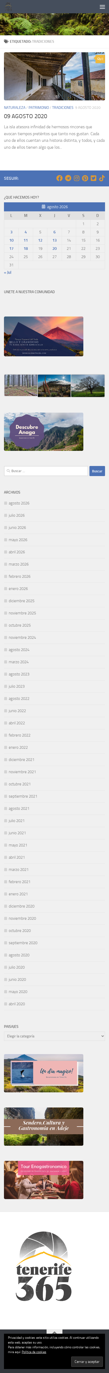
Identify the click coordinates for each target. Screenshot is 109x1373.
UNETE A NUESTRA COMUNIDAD (29, 292)
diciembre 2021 (21, 759)
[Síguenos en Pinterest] (85, 178)
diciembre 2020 (21, 906)
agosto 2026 (19, 503)
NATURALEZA (14, 107)
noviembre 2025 (22, 613)
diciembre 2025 (21, 600)
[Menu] (102, 6)
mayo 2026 (18, 539)
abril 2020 (17, 1004)
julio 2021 (17, 820)
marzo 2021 (19, 869)
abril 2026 (17, 552)
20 (54, 248)
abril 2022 (17, 723)
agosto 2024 (19, 649)
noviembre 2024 (22, 637)
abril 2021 (17, 857)
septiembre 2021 (23, 796)
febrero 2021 (19, 881)
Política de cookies (34, 1352)
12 (40, 240)
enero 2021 (18, 894)
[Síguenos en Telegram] (68, 178)
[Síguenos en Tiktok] (102, 178)
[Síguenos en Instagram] (76, 178)
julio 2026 (17, 515)
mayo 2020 (18, 991)
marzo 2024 (19, 662)
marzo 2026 (19, 564)
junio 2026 (17, 527)
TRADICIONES (63, 107)
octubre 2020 (20, 930)
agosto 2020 (19, 955)
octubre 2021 (20, 784)
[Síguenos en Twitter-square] (93, 178)
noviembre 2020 (22, 918)
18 (26, 248)
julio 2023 (17, 686)
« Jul (7, 272)
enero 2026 (18, 588)
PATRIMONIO (39, 107)
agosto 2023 (19, 674)
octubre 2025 (20, 625)
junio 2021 (17, 833)
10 (11, 240)
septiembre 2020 (23, 942)
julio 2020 (17, 967)
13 (54, 240)
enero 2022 (18, 747)
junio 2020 (17, 979)
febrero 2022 (19, 735)
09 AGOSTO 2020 (25, 116)
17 (11, 248)
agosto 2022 (19, 698)
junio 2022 (17, 710)
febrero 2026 (19, 576)
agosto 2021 (19, 808)
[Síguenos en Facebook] (59, 178)
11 (26, 240)
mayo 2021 (18, 845)
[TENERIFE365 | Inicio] (9, 6)
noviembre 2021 (22, 771)
